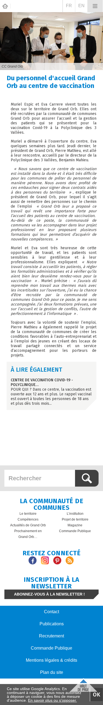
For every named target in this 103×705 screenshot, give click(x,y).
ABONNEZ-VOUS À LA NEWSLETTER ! (49, 594)
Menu (95, 6)
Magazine (75, 525)
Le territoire (28, 514)
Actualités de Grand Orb (28, 525)
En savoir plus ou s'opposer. (52, 700)
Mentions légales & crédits (51, 660)
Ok (96, 694)
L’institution (75, 514)
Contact (51, 611)
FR (69, 5)
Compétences (28, 519)
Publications (52, 623)
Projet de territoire (75, 519)
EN (81, 5)
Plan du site (51, 672)
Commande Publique (75, 531)
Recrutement (51, 636)
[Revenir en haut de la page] (83, 684)
